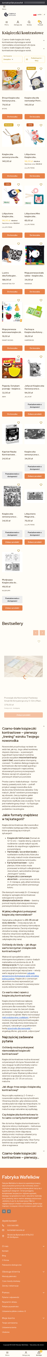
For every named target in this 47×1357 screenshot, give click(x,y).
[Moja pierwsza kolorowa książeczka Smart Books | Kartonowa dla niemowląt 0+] (12, 311)
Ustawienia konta (9, 1327)
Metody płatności (9, 1276)
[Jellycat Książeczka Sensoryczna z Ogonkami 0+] (35, 368)
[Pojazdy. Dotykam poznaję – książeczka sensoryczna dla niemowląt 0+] (12, 368)
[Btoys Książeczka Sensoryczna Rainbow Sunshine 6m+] (12, 80)
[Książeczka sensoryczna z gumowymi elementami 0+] (35, 434)
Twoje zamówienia (9, 1323)
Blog (4, 1255)
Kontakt (5, 1251)
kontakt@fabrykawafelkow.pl (15, 2)
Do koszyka (12, 116)
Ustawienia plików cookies (13, 1311)
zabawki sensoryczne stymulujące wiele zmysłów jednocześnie (20, 976)
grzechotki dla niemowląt (18, 1028)
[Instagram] (4, 1211)
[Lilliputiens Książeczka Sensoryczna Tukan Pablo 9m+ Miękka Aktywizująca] (12, 196)
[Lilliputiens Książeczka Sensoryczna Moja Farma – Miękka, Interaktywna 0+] (35, 136)
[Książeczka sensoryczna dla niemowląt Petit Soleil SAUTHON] (12, 136)
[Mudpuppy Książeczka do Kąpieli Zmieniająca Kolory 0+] (12, 562)
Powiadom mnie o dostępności (35, 405)
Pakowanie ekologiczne (12, 1265)
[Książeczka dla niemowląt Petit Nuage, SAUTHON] (35, 80)
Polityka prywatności (10, 1306)
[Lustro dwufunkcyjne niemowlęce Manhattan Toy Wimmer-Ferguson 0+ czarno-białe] (12, 255)
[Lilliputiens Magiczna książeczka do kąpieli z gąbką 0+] (35, 496)
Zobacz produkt (35, 414)
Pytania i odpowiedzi (10, 1297)
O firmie (5, 1260)
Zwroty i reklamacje (10, 1286)
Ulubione (6, 1332)
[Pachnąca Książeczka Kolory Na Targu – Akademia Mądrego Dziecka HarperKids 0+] (35, 311)
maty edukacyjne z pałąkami (15, 1017)
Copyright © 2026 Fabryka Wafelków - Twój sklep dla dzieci (23, 1345)
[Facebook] (9, 1211)
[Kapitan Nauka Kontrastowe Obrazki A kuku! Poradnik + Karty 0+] (12, 434)
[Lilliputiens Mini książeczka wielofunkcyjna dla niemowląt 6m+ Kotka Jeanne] (35, 196)
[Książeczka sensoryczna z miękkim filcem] (12, 496)
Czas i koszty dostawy (11, 1281)
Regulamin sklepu (9, 1302)
